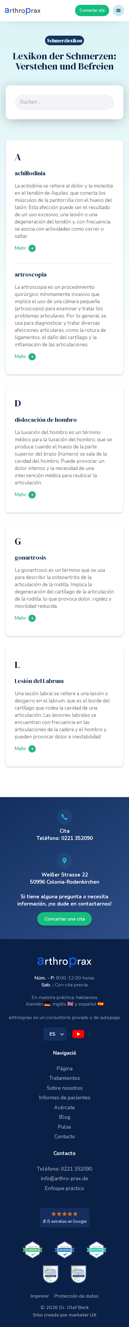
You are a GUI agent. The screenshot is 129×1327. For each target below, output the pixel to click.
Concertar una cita (64, 918)
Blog (64, 1117)
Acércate (64, 1107)
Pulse (64, 1127)
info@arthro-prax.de (64, 1178)
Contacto (64, 1136)
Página (65, 1068)
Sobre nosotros (64, 1088)
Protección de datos (76, 1296)
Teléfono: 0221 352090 (64, 1169)
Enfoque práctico (64, 1188)
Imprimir (40, 1296)
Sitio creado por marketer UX (65, 1315)
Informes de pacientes (64, 1097)
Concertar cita (92, 10)
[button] (118, 10)
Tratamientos (64, 1078)
